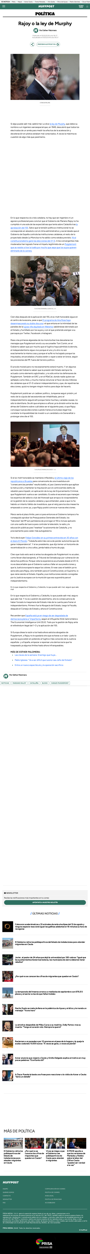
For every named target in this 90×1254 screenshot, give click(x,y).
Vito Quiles (51, 2)
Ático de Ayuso (62, 2)
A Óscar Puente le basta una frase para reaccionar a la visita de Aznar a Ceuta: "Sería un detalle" (51, 1075)
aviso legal (49, 1196)
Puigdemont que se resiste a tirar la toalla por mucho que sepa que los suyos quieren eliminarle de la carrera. (43, 247)
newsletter (7, 1199)
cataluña (34, 683)
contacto (7, 1196)
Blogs (45, 683)
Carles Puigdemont (60, 683)
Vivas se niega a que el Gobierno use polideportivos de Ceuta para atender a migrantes (55, 1156)
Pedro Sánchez (75, 2)
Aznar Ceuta (28, 2)
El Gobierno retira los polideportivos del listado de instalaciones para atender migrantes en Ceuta (50, 943)
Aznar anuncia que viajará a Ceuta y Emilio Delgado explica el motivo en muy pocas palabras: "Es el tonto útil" (50, 1059)
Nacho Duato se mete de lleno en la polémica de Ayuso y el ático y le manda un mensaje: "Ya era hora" (50, 1009)
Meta (13, 2)
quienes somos (8, 1192)
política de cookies (52, 1192)
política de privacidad (53, 1199)
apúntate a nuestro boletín (45, 902)
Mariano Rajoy (19, 683)
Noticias (5, 683)
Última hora (81, 6)
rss (4, 1203)
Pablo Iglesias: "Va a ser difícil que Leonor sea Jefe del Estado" (43, 660)
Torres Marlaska (40, 2)
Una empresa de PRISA (45, 1241)
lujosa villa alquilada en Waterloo (38, 326)
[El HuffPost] (46, 6)
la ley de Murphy (57, 124)
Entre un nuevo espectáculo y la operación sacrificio (39, 665)
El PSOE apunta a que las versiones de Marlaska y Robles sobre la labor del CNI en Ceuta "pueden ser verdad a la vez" (76, 1158)
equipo (5, 1189)
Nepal (20, 2)
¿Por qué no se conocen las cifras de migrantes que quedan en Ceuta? (47, 976)
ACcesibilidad (50, 1203)
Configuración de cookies (55, 1189)
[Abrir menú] (3, 6)
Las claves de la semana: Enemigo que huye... (36, 655)
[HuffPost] (11, 1182)
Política (45, 14)
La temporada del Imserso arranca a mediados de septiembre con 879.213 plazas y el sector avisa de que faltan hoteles (49, 992)
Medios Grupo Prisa (45, 1247)
